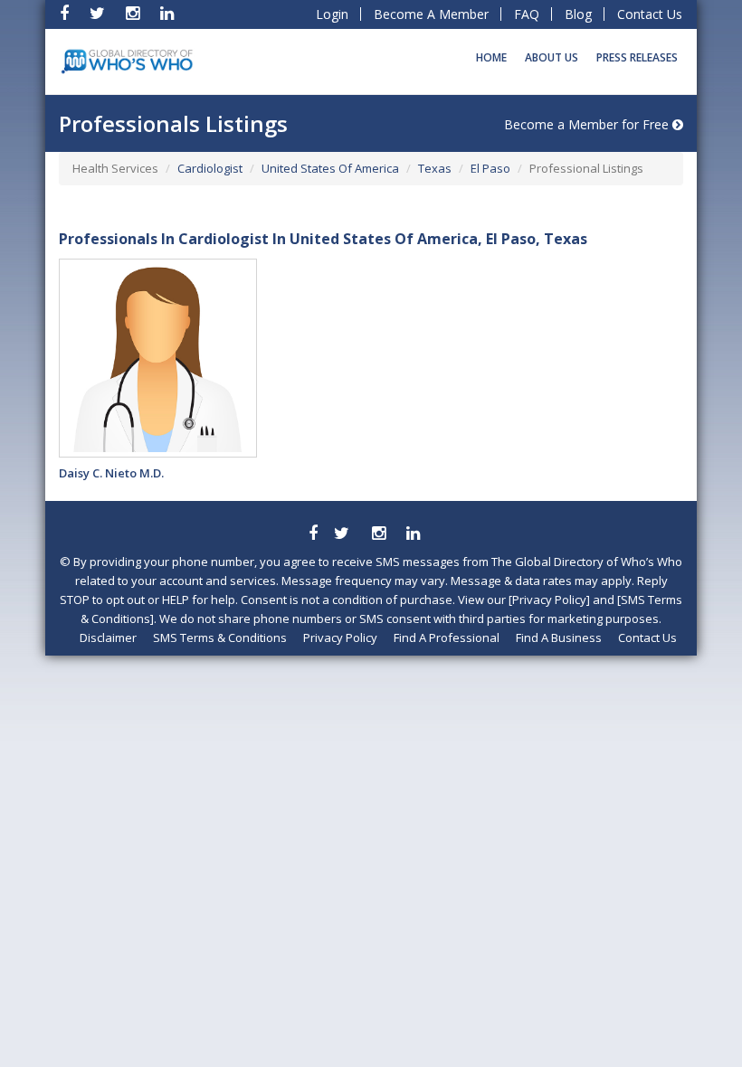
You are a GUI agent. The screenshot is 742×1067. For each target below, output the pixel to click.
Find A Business (559, 637)
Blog (578, 14)
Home (491, 57)
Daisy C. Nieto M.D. (111, 473)
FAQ (526, 14)
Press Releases (637, 57)
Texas (435, 168)
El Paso (490, 168)
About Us (551, 57)
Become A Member (431, 14)
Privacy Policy (340, 637)
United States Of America (330, 168)
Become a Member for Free (588, 124)
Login (332, 14)
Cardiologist (210, 168)
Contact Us (649, 14)
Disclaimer (108, 637)
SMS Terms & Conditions (220, 637)
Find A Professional (446, 637)
